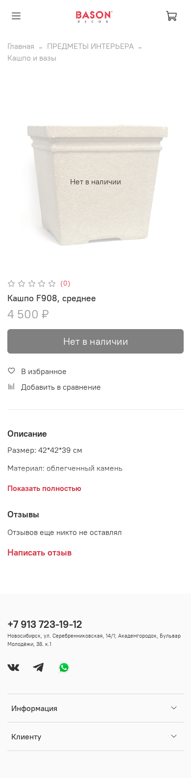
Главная (20, 46)
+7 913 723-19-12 (44, 624)
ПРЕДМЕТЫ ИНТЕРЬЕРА (90, 46)
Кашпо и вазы (31, 58)
